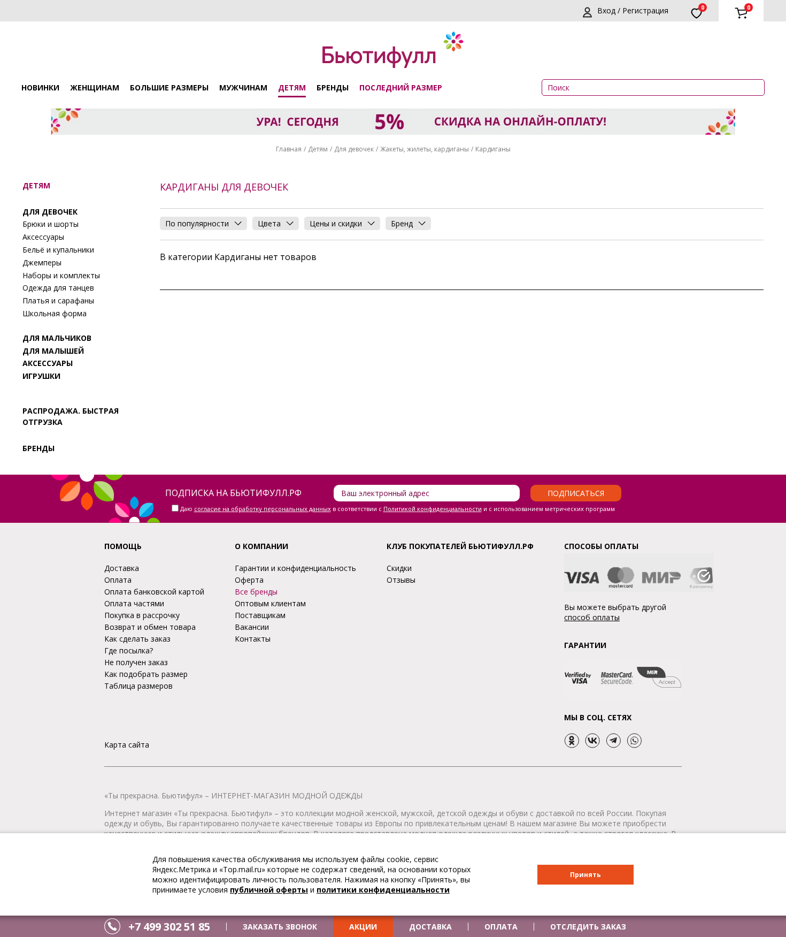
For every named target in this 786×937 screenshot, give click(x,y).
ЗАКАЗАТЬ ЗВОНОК (280, 926)
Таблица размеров (138, 686)
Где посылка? (128, 650)
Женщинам (94, 87)
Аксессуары (43, 237)
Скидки (399, 568)
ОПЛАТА (501, 926)
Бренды (333, 87)
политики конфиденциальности (383, 890)
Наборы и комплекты (61, 275)
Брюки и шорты (50, 224)
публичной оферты (269, 890)
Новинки (40, 87)
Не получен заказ (136, 662)
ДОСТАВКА (430, 926)
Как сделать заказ (137, 639)
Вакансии (252, 627)
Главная (289, 149)
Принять (585, 874)
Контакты (253, 639)
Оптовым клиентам (270, 603)
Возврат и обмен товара (150, 627)
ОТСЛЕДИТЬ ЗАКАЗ (588, 926)
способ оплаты (592, 617)
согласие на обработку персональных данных (262, 509)
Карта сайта (126, 745)
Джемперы (41, 262)
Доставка (121, 568)
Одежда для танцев (58, 288)
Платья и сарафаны (58, 300)
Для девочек (354, 149)
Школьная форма (54, 313)
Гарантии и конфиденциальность (295, 568)
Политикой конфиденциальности (432, 509)
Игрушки (41, 376)
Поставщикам (260, 615)
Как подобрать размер (146, 674)
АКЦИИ (363, 926)
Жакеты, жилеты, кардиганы (424, 149)
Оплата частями (134, 603)
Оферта (249, 580)
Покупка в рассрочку (142, 615)
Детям (292, 87)
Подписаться (576, 493)
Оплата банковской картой (154, 591)
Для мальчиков (56, 338)
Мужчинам (243, 87)
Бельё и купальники (58, 250)
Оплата (118, 580)
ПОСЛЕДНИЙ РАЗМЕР (400, 87)
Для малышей (53, 351)
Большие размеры (169, 87)
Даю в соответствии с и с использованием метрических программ (397, 509)
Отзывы (401, 580)
